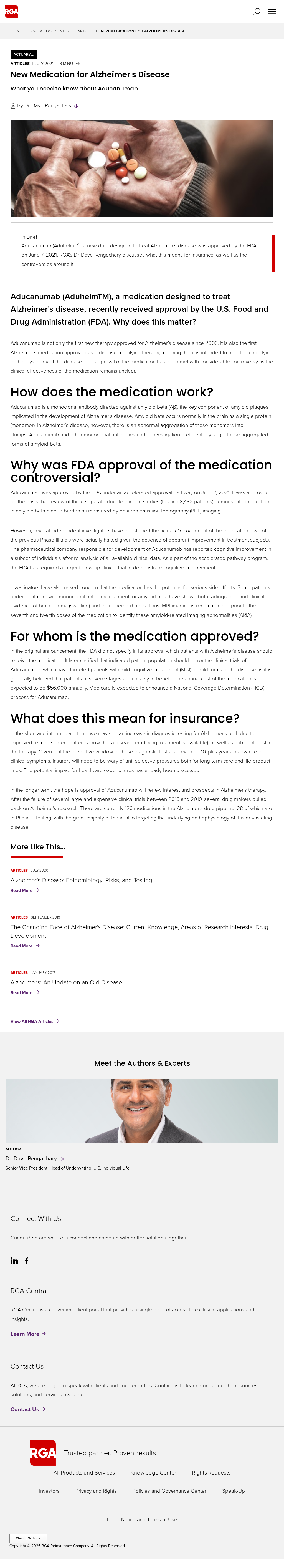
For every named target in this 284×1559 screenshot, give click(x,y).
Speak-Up (233, 1491)
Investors (49, 1491)
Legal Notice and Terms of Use (142, 1519)
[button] (258, 11)
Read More (26, 891)
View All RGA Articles (32, 1021)
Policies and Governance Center (169, 1491)
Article (85, 31)
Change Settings (28, 1538)
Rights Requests (211, 1473)
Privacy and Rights (96, 1491)
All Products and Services (84, 1473)
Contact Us (25, 1409)
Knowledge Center (50, 31)
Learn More (25, 1334)
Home (16, 31)
